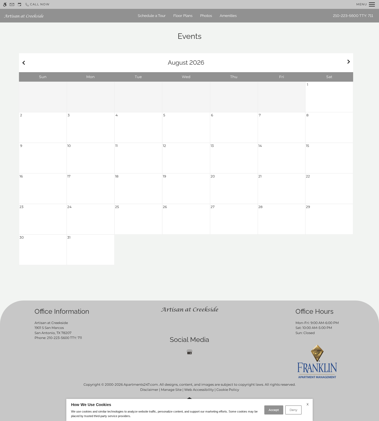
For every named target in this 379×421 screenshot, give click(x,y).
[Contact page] (12, 4)
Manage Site (171, 390)
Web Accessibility (199, 390)
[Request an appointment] (19, 4)
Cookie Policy (227, 390)
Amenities (228, 15)
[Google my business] (189, 352)
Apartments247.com (141, 384)
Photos (206, 15)
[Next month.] (349, 62)
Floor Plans (182, 15)
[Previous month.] (23, 62)
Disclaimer (149, 390)
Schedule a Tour (152, 15)
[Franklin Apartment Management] (317, 361)
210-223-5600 (353, 15)
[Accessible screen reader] (4, 4)
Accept (274, 410)
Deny (293, 410)
